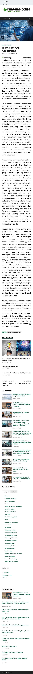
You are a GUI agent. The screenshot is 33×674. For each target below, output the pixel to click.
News (6, 519)
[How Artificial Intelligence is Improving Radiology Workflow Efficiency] (7, 441)
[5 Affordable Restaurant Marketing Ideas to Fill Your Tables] (7, 468)
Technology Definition (11, 532)
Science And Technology (11, 522)
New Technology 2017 (7, 45)
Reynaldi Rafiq (14, 53)
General (7, 503)
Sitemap (5, 577)
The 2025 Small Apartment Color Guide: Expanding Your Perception (21, 404)
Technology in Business (11, 535)
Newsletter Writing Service (9, 646)
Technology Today (10, 548)
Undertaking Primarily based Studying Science (16, 373)
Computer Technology (11, 498)
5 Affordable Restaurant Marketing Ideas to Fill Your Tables (20, 469)
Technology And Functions (10, 366)
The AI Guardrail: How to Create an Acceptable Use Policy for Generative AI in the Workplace (22, 451)
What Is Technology (10, 556)
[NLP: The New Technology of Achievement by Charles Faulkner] (16, 349)
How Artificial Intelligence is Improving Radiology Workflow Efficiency (22, 442)
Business (7, 496)
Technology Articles (10, 530)
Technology (8, 527)
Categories (6, 492)
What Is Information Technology (13, 553)
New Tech (7, 514)
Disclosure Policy (7, 575)
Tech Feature (8, 524)
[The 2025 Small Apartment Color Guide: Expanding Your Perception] (7, 403)
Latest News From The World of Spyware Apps (15, 625)
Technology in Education (11, 538)
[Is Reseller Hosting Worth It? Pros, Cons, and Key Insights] (7, 477)
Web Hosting (8, 551)
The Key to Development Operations (12, 652)
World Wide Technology (11, 561)
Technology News (9, 543)
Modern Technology (10, 511)
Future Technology (10, 501)
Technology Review (10, 545)
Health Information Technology (13, 506)
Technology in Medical (11, 540)
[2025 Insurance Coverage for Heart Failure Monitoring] (7, 459)
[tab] (6, 491)
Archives (13, 492)
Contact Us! (6, 572)
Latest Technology (10, 509)
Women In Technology (11, 559)
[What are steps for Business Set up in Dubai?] (7, 412)
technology (17, 332)
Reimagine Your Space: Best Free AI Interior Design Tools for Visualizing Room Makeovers (22, 433)
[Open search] (29, 18)
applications (10, 332)
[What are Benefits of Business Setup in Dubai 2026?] (7, 394)
